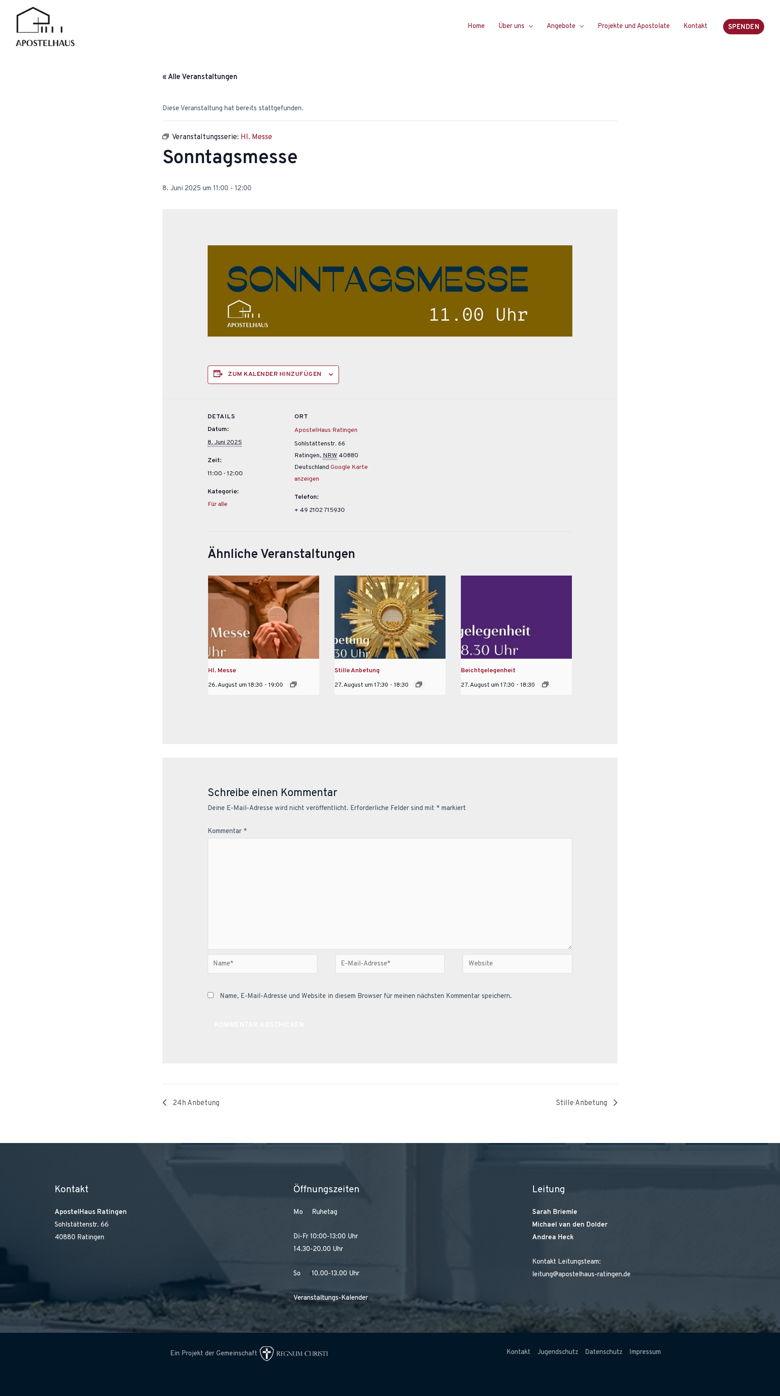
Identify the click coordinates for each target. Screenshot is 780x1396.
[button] (744, 26)
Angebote (561, 26)
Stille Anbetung (357, 671)
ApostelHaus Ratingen (326, 430)
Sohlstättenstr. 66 (82, 1225)
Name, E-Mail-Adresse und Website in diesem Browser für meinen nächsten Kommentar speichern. (366, 996)
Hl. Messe (222, 671)
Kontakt (695, 26)
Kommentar (227, 831)
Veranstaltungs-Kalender (330, 1298)
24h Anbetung (195, 1103)
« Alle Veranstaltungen (199, 77)
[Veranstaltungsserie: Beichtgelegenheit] (545, 684)
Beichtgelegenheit (488, 671)
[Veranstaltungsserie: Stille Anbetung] (419, 684)
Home (476, 26)
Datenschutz (603, 1352)
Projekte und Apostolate (634, 26)
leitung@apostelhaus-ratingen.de (581, 1274)
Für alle (218, 504)
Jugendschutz (557, 1352)
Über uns (511, 26)
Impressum (645, 1352)
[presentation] (263, 617)
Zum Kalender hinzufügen (275, 374)
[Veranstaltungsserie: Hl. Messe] (293, 684)
